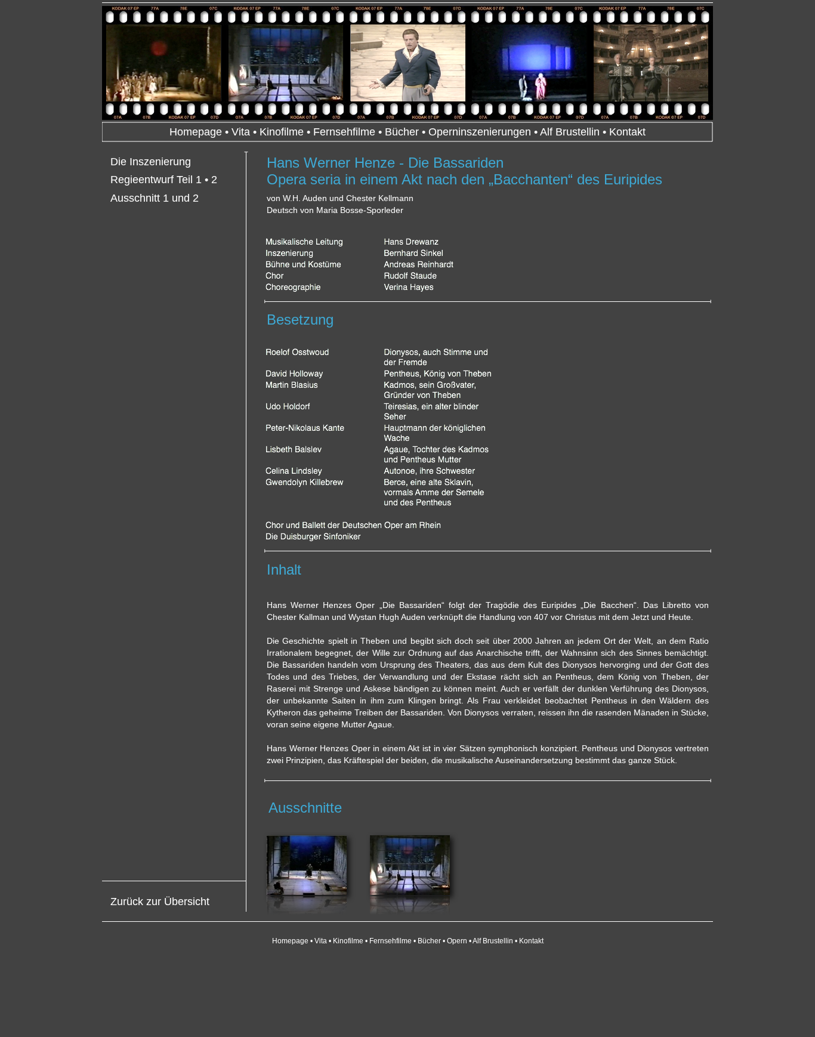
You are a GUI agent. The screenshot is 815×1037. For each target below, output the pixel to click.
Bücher (402, 132)
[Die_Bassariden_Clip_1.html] (307, 892)
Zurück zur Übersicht (159, 902)
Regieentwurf (142, 180)
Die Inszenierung (150, 162)
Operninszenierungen (479, 132)
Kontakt (627, 132)
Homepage (195, 132)
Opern (457, 941)
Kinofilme (282, 132)
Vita (240, 132)
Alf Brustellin (570, 132)
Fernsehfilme (344, 132)
